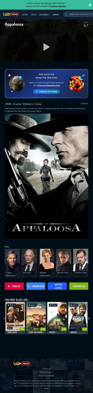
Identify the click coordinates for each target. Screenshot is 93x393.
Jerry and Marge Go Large (36, 332)
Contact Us (46, 369)
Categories (44, 15)
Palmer (52, 332)
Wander (73, 332)
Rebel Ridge (12, 332)
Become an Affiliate (46, 376)
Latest (34, 15)
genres (56, 15)
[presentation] (4, 318)
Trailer (16, 286)
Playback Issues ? (46, 372)
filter (24, 15)
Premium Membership (48, 85)
